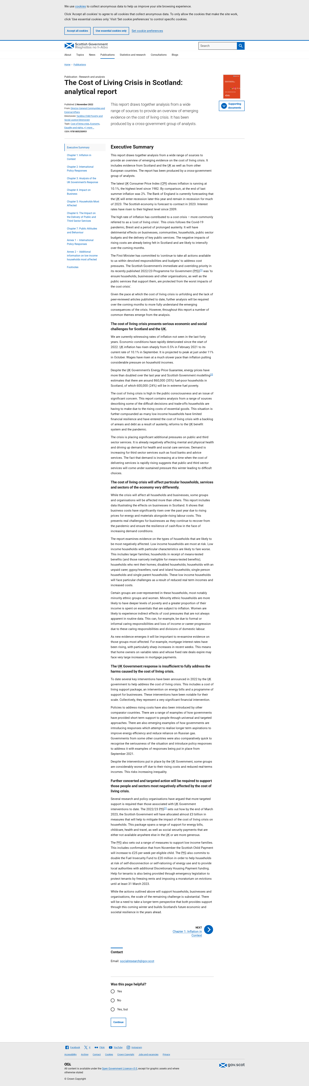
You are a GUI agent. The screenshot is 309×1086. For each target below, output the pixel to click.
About (67, 54)
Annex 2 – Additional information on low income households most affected (82, 255)
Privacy (166, 1054)
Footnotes (72, 267)
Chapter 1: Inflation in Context (79, 157)
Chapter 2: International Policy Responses (80, 168)
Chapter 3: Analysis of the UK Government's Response (82, 180)
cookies (80, 6)
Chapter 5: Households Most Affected (83, 203)
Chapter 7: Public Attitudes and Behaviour (82, 230)
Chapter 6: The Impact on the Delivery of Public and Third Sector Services (81, 217)
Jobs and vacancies (148, 1054)
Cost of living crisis (80, 123)
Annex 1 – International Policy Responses (80, 242)
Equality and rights (73, 127)
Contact (97, 1054)
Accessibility (70, 1054)
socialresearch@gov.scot (137, 961)
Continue (118, 1022)
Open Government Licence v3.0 (119, 1068)
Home (67, 64)
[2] (211, 374)
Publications (107, 54)
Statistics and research (133, 54)
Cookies (109, 1054)
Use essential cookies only (111, 30)
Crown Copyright (125, 1054)
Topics (80, 54)
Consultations (159, 54)
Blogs (175, 54)
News (92, 54)
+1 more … (89, 127)
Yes (119, 991)
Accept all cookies (77, 30)
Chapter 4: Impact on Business (79, 191)
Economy (94, 123)
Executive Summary (78, 147)
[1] (201, 270)
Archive (84, 1054)
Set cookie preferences (147, 31)
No (119, 1000)
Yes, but (122, 1009)
